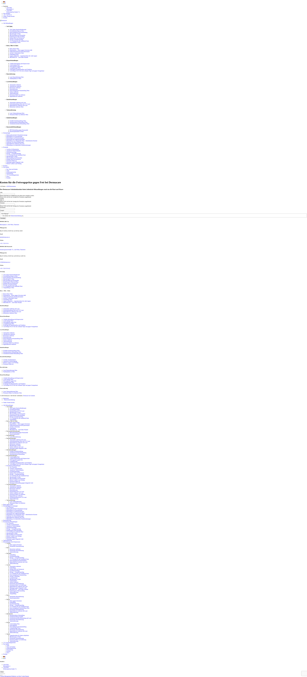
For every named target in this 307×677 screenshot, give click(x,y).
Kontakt (5, 17)
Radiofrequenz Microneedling (17, 36)
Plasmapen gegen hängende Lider (14, 162)
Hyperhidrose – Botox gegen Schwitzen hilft (21, 50)
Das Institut (6, 167)
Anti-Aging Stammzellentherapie (18, 29)
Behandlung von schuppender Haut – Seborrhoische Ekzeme (21, 140)
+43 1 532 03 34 (7, 15)
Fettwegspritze (13, 625)
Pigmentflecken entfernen (16, 96)
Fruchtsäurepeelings (11, 152)
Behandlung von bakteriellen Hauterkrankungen (18, 145)
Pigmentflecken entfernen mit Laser (19, 105)
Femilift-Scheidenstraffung (16, 451)
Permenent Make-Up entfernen (17, 494)
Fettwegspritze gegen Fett (16, 66)
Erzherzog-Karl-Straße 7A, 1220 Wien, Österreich (12, 249)
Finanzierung (9, 173)
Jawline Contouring (15, 426)
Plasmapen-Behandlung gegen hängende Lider (21, 483)
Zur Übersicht (13, 467)
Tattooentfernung (14, 93)
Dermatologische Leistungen (10, 506)
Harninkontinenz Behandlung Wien (19, 122)
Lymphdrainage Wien (15, 68)
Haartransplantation (14, 434)
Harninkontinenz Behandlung (17, 454)
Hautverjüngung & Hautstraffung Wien (19, 90)
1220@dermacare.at (5, 262)
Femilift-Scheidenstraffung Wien (18, 121)
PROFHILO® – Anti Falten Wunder (19, 57)
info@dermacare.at (5, 237)
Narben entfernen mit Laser (16, 447)
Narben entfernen (14, 92)
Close (2, 671)
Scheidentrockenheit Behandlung (18, 452)
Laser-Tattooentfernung (15, 501)
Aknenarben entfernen (15, 85)
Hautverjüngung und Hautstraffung (18, 32)
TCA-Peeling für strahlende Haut (14, 532)
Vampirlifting (13, 419)
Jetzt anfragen (6, 13)
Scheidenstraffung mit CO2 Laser (18, 497)
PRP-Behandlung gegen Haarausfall (19, 130)
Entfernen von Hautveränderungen (15, 142)
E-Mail (2, 210)
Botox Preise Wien (14, 48)
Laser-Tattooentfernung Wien (17, 113)
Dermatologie (6, 133)
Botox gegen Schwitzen (16, 544)
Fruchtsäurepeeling (14, 556)
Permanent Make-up (11, 160)
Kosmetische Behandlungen (13, 465)
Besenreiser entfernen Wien (16, 107)
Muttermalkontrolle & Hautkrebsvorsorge (16, 135)
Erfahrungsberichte (11, 172)
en (5, 3)
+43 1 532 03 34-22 (5, 268)
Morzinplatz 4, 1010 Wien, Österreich (9, 224)
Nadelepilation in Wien (15, 78)
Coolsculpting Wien (15, 65)
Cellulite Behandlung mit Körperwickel (20, 63)
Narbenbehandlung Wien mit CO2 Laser (20, 104)
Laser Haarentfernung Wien (17, 77)
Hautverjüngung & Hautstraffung (18, 560)
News (7, 176)
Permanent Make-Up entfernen (17, 95)
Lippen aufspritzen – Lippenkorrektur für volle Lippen (23, 56)
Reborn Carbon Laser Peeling (13, 163)
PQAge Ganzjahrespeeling (16, 39)
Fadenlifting (13, 428)
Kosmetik (5, 147)
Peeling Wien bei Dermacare (17, 38)
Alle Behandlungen (8, 23)
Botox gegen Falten (15, 422)
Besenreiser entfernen (15, 87)
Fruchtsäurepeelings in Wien (17, 31)
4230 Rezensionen (11, 186)
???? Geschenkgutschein (12, 175)
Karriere (5, 165)
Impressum (6, 398)
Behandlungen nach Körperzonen (11, 542)
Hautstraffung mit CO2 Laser (17, 411)
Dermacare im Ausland (29, 395)
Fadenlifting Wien (14, 54)
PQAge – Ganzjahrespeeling (13, 153)
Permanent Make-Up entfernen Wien (19, 114)
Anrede (2, 198)
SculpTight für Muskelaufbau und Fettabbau (21, 69)
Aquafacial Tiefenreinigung (13, 150)
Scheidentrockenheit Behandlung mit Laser (20, 618)
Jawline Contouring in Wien (17, 53)
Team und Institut (10, 647)
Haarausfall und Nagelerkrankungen (15, 139)
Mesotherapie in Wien (15, 34)
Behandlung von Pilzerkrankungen (15, 138)
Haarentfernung (14, 89)
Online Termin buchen (9, 16)
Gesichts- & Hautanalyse (12, 149)
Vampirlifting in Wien (15, 42)
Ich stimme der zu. (13, 215)
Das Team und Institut (12, 169)
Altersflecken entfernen (15, 86)
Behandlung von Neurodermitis (14, 136)
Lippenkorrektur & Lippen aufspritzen (19, 635)
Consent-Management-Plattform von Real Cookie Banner (14, 676)
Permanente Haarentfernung (17, 546)
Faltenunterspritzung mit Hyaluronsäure (20, 51)
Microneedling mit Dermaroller (17, 35)
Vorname (2, 203)
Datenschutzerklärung (16, 215)
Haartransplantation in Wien (17, 131)
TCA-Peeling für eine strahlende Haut (19, 41)
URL (1, 192)
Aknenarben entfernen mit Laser (18, 102)
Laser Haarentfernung (15, 437)
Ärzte (7, 170)
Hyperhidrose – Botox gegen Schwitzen (20, 424)
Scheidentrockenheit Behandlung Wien (19, 123)
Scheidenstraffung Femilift (16, 616)
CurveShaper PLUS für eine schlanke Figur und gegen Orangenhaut (27, 71)
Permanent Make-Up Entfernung (18, 585)
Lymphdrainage (14, 461)
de (5, 2)
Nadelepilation (13, 580)
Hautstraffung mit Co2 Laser (17, 491)
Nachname (2, 207)
